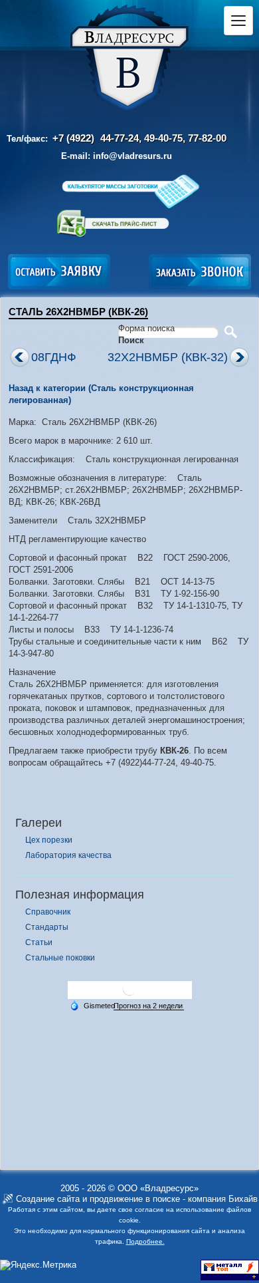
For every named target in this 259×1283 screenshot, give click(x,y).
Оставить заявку (59, 271)
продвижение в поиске (135, 1199)
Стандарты (46, 927)
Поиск (131, 340)
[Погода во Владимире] (129, 994)
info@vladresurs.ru (132, 156)
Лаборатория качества (68, 855)
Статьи (38, 942)
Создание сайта (48, 1199)
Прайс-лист (113, 224)
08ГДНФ (53, 357)
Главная (129, 59)
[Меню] (238, 20)
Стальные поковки (60, 957)
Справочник (47, 912)
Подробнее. (145, 1241)
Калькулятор (130, 191)
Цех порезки (48, 840)
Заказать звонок (200, 271)
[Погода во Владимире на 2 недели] (149, 1006)
